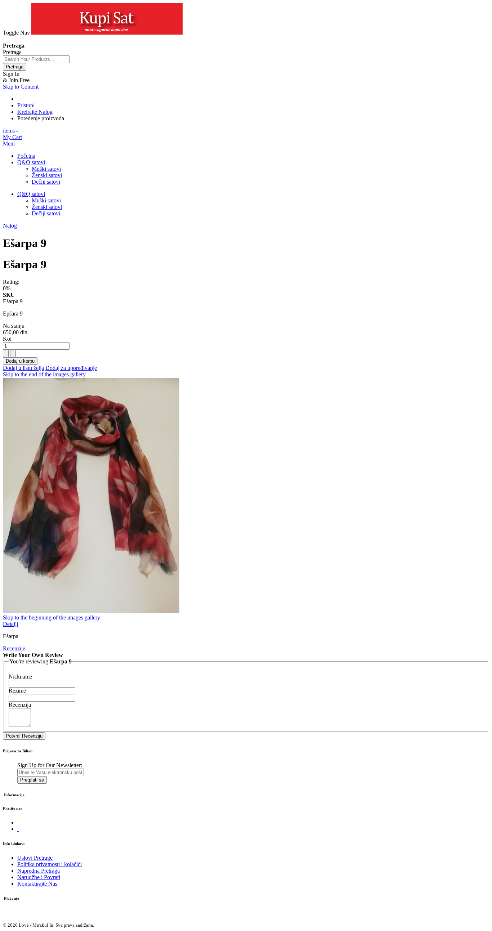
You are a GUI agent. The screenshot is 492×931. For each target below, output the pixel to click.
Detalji (10, 624)
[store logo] (107, 33)
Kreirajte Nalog (35, 112)
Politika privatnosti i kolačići (49, 864)
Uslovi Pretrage (35, 858)
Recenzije (14, 648)
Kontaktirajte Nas (37, 884)
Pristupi (26, 105)
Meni (9, 143)
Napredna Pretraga (38, 871)
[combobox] (36, 59)
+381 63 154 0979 (24, 39)
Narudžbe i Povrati (38, 877)
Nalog (10, 226)
